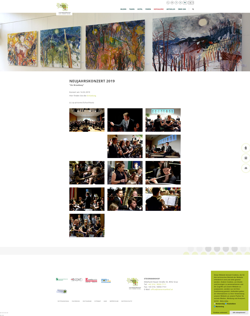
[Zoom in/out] (7, 312)
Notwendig (220, 304)
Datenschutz (126, 301)
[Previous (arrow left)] (1, 315)
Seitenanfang (63, 301)
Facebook (76, 301)
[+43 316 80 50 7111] (168, 2)
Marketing (219, 306)
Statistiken (231, 304)
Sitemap (97, 301)
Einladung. (92, 95)
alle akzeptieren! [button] (239, 312)
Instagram (87, 301)
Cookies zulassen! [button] (220, 312)
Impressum (114, 301)
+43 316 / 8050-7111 (157, 284)
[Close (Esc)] (1, 312)
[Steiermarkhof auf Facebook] (176, 2)
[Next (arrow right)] (3, 315)
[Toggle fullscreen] (5, 312)
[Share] (3, 312)
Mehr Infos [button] (224, 301)
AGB (105, 301)
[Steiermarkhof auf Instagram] (180, 2)
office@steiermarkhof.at (162, 289)
